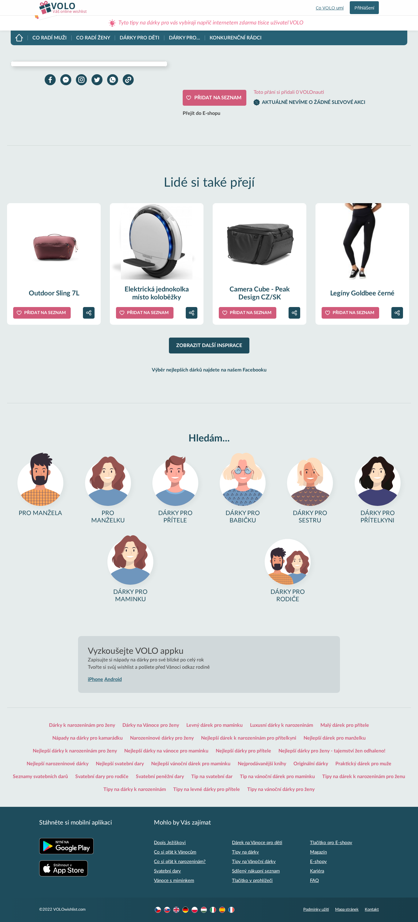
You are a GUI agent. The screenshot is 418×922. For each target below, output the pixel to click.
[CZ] (158, 910)
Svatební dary (167, 871)
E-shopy (318, 861)
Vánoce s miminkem (174, 880)
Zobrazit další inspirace (209, 345)
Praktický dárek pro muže (363, 763)
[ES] (222, 910)
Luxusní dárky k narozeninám (281, 725)
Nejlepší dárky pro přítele (243, 750)
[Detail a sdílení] (89, 313)
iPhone (95, 679)
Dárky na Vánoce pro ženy (150, 725)
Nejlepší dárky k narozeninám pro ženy (75, 750)
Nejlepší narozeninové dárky (57, 763)
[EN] (176, 910)
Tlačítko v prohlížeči (252, 880)
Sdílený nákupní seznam (256, 871)
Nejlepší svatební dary (120, 763)
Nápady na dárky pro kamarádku (87, 738)
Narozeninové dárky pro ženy (162, 738)
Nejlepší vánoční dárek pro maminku (190, 763)
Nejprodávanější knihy (262, 763)
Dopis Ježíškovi (170, 842)
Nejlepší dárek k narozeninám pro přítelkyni (248, 738)
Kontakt (372, 910)
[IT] (213, 910)
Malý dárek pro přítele (344, 725)
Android (113, 679)
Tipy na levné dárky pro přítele (206, 789)
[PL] (195, 910)
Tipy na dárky (245, 852)
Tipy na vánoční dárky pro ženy (281, 789)
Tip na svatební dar (212, 776)
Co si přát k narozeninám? (180, 861)
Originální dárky (310, 763)
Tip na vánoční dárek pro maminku (277, 776)
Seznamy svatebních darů (40, 776)
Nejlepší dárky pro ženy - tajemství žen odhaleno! (332, 750)
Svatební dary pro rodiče (102, 776)
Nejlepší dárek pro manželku (335, 738)
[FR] (231, 910)
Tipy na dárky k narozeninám (134, 789)
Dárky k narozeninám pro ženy (82, 725)
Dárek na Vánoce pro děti (257, 842)
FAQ (314, 880)
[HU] (204, 910)
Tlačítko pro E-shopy (331, 842)
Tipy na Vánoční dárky (254, 861)
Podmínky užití (316, 910)
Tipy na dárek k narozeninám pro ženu (363, 776)
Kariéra (317, 871)
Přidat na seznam (217, 97)
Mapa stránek (347, 910)
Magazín (318, 852)
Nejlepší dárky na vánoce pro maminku (166, 750)
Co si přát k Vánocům (175, 852)
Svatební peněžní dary (160, 776)
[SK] (167, 910)
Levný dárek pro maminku (214, 725)
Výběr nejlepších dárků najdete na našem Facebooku (209, 370)
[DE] (185, 910)
